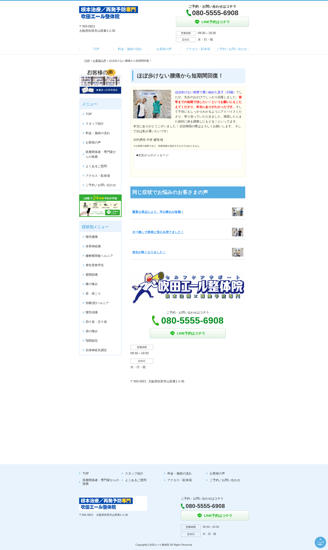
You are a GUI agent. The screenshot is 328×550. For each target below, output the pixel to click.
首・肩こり (93, 293)
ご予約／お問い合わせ (232, 49)
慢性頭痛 (92, 312)
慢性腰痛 (92, 236)
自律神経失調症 (96, 350)
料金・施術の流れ (130, 49)
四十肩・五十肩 (96, 321)
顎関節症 (92, 340)
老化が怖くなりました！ (149, 252)
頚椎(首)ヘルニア (97, 303)
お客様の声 (164, 49)
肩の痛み (92, 331)
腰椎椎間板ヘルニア (99, 255)
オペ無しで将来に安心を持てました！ (158, 232)
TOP (96, 49)
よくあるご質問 (96, 166)
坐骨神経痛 (93, 246)
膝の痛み (92, 284)
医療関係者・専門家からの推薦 (101, 154)
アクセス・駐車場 (198, 49)
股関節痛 (92, 274)
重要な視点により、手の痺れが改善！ (158, 211)
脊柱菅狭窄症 (95, 265)
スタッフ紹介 (95, 123)
